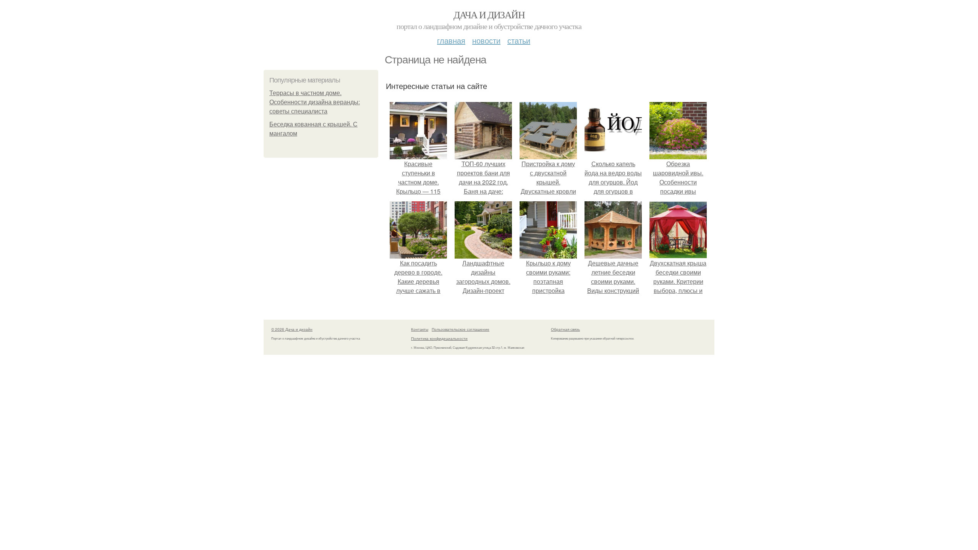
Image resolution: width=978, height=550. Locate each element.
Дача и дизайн (489, 14)
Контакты (419, 329)
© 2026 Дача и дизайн (292, 329)
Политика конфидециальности (439, 338)
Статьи (518, 40)
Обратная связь (565, 329)
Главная (451, 40)
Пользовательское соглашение (460, 329)
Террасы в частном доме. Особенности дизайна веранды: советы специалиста (314, 102)
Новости (486, 40)
